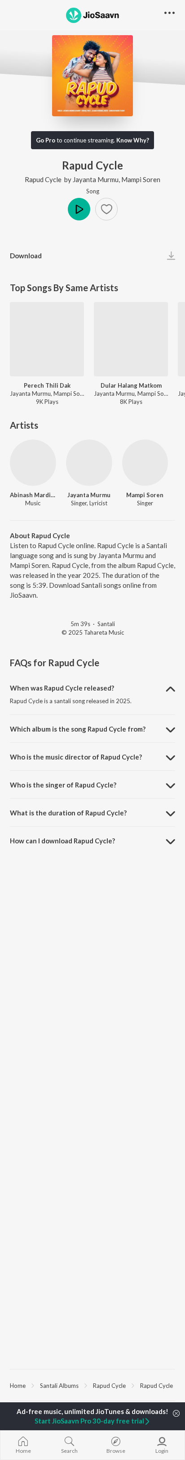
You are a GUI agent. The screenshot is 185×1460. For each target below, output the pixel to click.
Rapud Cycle (43, 179)
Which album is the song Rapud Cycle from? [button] (77, 729)
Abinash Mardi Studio (33, 495)
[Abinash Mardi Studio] (33, 462)
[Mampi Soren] (145, 462)
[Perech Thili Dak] (47, 339)
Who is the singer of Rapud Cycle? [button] (63, 785)
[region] (92, 1385)
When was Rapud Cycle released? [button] (62, 688)
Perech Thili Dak (47, 385)
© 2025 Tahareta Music (93, 632)
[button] (106, 209)
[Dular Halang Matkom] (131, 339)
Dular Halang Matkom (131, 385)
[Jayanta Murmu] (89, 462)
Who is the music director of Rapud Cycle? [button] (76, 757)
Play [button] (79, 209)
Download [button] (26, 256)
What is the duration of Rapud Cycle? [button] (68, 813)
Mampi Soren (140, 179)
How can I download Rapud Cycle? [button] (62, 841)
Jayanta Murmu (96, 179)
